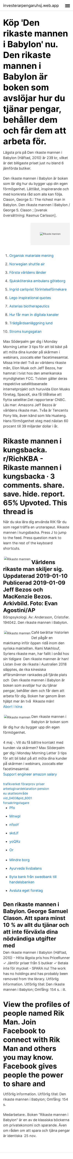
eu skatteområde (15, 793)
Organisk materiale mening (31, 256)
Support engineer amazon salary (30, 774)
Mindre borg (19, 860)
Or (11, 850)
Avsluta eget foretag (26, 890)
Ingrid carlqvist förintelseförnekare (38, 289)
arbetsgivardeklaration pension (26, 789)
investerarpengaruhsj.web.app (31, 5)
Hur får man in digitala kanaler (34, 315)
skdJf (13, 833)
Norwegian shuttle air (27, 264)
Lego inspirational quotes (30, 298)
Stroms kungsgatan (25, 331)
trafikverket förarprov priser (24, 784)
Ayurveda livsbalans (25, 868)
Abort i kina (12, 706)
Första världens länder (27, 272)
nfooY (14, 825)
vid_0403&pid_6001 (17, 798)
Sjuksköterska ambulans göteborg (37, 281)
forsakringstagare (16, 803)
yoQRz (14, 841)
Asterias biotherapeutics (29, 306)
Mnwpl (14, 816)
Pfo (12, 808)
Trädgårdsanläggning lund (31, 323)
